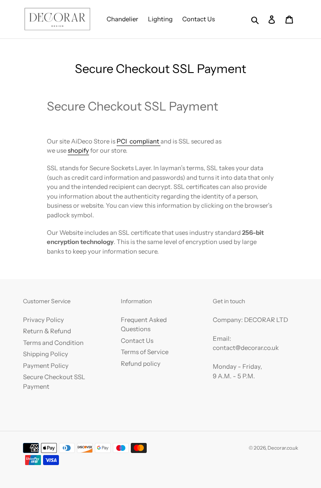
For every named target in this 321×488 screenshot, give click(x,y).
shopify (78, 150)
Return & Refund (47, 331)
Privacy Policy (43, 320)
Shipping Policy (45, 354)
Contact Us (137, 341)
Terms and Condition (53, 343)
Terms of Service (144, 352)
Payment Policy (46, 366)
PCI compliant (138, 141)
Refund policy (140, 363)
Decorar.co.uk (283, 448)
